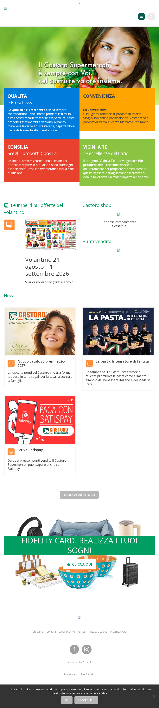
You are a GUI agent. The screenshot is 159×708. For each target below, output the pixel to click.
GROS (82, 631)
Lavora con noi (67, 631)
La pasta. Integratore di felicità (122, 361)
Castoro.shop (97, 205)
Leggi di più (86, 700)
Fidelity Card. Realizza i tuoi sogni (79, 545)
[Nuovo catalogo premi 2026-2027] (40, 331)
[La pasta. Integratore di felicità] (118, 331)
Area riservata (118, 631)
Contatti (51, 631)
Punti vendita (97, 241)
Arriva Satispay (30, 449)
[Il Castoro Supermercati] (79, 618)
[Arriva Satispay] (40, 420)
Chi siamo (38, 631)
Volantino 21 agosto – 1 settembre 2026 (47, 266)
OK (67, 700)
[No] (154, 696)
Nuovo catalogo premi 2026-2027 (41, 363)
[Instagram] (87, 649)
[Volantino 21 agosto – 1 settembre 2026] (50, 234)
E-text (87, 662)
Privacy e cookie (98, 631)
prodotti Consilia (32, 161)
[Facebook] (74, 649)
